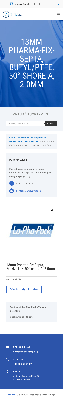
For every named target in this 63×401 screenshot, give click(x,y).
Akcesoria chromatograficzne (31, 137)
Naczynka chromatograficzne (23, 141)
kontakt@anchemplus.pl (29, 191)
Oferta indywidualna (24, 289)
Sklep (12, 137)
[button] (52, 210)
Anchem (10, 394)
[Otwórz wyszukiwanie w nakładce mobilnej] (31, 123)
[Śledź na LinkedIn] (59, 4)
